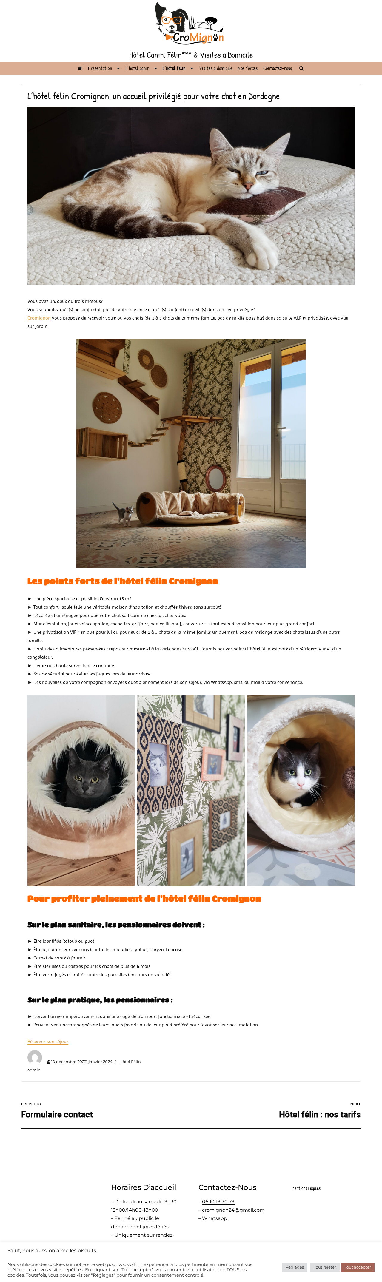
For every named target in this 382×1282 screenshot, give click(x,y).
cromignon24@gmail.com (233, 1210)
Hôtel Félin (130, 1061)
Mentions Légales (306, 1188)
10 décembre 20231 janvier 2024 (82, 1061)
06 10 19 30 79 (218, 1201)
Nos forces (248, 68)
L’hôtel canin (138, 68)
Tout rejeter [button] (325, 1267)
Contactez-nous (277, 68)
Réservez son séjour (47, 1041)
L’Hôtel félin (174, 68)
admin (34, 1069)
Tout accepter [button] (358, 1267)
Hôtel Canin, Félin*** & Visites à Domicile (191, 54)
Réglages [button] (295, 1267)
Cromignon (39, 318)
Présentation (100, 68)
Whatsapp (214, 1218)
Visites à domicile (215, 68)
